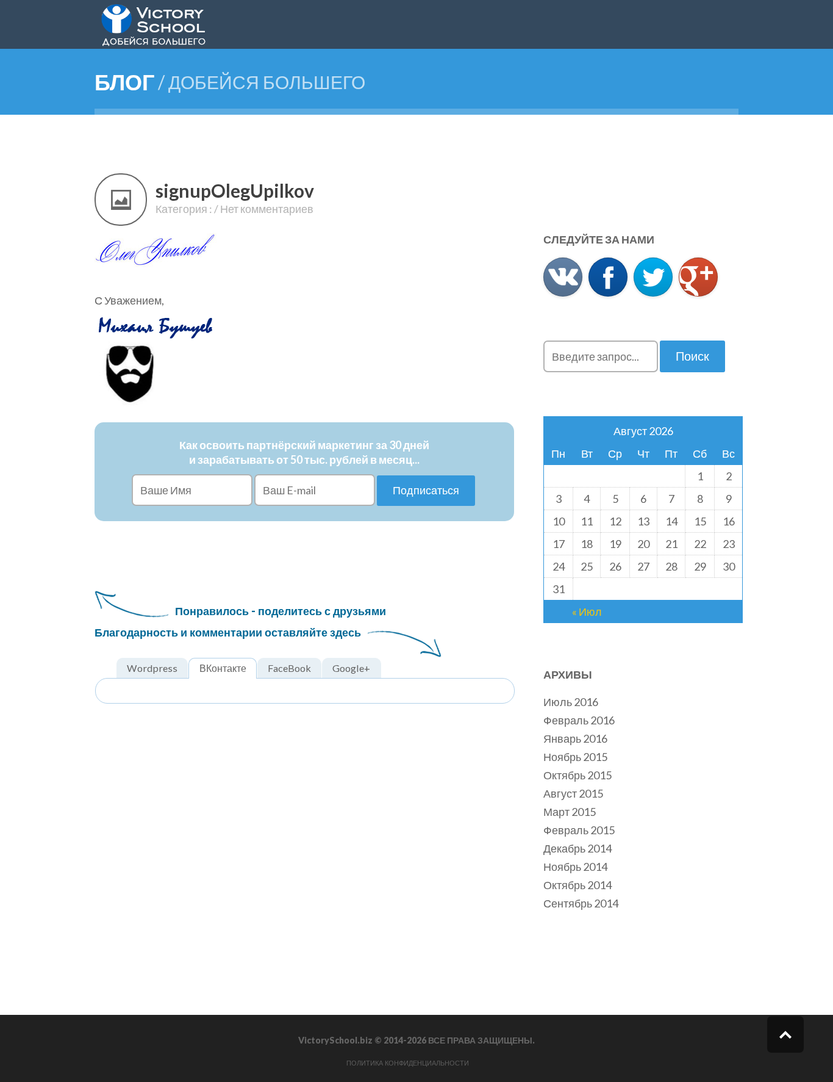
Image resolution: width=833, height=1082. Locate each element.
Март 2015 (569, 811)
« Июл (587, 611)
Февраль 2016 (579, 720)
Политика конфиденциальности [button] (407, 1063)
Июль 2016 (570, 702)
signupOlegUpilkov (235, 190)
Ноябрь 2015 (575, 756)
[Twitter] (653, 277)
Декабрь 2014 (577, 848)
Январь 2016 (575, 738)
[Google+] (698, 277)
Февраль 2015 (579, 830)
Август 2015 (573, 793)
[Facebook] (607, 277)
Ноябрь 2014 (575, 866)
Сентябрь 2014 (580, 903)
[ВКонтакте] (562, 277)
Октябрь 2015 (577, 775)
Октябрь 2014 (577, 885)
